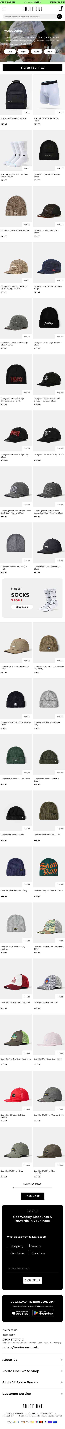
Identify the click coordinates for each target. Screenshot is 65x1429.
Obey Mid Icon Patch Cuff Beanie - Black (16, 723)
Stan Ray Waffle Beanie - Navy (14, 891)
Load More (32, 1196)
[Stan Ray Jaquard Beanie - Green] (49, 866)
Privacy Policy (47, 1413)
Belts (49, 51)
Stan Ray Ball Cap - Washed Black (48, 1115)
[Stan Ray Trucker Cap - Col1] (49, 979)
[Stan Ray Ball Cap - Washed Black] (49, 1091)
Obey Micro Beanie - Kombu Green (46, 779)
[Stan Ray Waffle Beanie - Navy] (16, 866)
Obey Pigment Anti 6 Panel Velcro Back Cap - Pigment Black (16, 511)
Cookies (32, 1413)
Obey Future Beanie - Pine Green (15, 778)
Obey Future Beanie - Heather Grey (47, 723)
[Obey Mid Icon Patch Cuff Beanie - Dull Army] (49, 642)
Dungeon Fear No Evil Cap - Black (48, 454)
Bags (23, 51)
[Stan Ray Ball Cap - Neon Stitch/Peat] (49, 1147)
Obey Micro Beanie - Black (12, 834)
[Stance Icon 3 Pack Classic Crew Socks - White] (16, 150)
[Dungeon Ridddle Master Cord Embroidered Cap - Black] (49, 374)
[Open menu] (4, 9)
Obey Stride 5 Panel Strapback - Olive (15, 667)
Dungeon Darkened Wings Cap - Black (15, 455)
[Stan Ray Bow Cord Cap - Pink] (49, 1035)
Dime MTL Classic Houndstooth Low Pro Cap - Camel (14, 287)
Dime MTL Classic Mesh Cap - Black (46, 231)
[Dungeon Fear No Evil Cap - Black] (49, 430)
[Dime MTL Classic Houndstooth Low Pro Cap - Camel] (16, 262)
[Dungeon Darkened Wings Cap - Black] (16, 430)
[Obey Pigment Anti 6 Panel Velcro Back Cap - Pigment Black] (16, 486)
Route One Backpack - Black (13, 118)
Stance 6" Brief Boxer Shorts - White (46, 119)
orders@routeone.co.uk (20, 1347)
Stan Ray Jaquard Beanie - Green (48, 891)
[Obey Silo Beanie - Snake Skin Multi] (16, 542)
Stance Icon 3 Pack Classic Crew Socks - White (15, 175)
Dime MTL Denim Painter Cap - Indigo (48, 287)
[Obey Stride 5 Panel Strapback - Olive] (16, 642)
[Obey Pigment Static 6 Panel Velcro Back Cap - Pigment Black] (49, 486)
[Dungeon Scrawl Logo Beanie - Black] (49, 318)
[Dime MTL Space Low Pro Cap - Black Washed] (16, 318)
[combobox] (32, 16)
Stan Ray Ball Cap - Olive (12, 1171)
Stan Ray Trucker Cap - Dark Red (15, 1003)
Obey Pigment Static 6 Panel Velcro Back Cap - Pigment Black (48, 511)
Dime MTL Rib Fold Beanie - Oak (15, 230)
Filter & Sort (30, 67)
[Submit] (59, 16)
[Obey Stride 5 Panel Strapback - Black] (49, 542)
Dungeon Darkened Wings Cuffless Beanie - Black (12, 399)
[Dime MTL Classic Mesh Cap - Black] (49, 206)
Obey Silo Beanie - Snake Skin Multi (14, 567)
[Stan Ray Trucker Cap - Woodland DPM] (49, 922)
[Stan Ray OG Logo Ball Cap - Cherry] (16, 1091)
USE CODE (28, 2)
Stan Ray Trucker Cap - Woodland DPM (48, 948)
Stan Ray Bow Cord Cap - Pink (47, 1059)
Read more (26, 44)
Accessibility (8, 1416)
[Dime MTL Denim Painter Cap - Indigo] (49, 262)
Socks (36, 51)
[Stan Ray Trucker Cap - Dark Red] (16, 979)
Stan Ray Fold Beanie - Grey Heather (13, 948)
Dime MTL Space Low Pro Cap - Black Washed (15, 343)
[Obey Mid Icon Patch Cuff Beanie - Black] (16, 698)
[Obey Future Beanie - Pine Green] (16, 754)
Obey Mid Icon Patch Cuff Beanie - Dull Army (49, 667)
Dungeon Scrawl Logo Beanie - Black (47, 343)
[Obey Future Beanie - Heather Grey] (49, 698)
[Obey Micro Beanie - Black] (16, 810)
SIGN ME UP (32, 1280)
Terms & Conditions (15, 1413)
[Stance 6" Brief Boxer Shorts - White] (49, 94)
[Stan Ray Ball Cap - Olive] (16, 1147)
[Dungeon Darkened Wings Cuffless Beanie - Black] (16, 374)
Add (28, 112)
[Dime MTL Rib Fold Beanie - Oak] (16, 206)
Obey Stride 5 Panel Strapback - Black (48, 567)
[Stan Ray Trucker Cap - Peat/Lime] (16, 1035)
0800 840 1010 (13, 1339)
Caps (10, 51)
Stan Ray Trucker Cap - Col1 (46, 1003)
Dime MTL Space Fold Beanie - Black (47, 175)
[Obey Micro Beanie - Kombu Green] (49, 754)
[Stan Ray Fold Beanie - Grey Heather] (16, 922)
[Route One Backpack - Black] (16, 94)
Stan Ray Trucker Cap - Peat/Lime (16, 1059)
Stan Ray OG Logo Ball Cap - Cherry (13, 1116)
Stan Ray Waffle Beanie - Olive (47, 834)
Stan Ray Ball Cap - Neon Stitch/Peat (45, 1172)
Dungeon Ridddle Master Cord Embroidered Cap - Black (47, 399)
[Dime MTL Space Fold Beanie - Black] (49, 150)
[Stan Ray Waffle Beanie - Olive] (49, 810)
